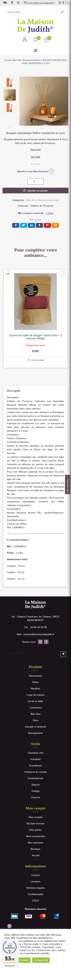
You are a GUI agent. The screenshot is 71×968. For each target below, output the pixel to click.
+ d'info (50, 213)
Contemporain (35, 778)
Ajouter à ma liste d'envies (33, 171)
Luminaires (35, 707)
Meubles (35, 688)
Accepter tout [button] (41, 960)
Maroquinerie (35, 733)
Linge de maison (36, 694)
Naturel (35, 784)
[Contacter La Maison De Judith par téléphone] (18, 2)
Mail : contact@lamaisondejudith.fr (35, 634)
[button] (10, 82)
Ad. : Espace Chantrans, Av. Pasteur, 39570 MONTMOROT (35, 618)
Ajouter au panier (37, 190)
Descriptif (36, 149)
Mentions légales (35, 887)
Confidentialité (35, 894)
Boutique (35, 849)
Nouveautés (35, 675)
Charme (35, 797)
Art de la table (35, 701)
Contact (35, 875)
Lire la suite (37, 360)
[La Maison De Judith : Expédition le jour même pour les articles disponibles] (5, 2)
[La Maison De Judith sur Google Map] (12, 2)
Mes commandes (35, 836)
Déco (35, 720)
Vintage (35, 791)
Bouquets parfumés (32, 60)
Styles (35, 682)
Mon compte (35, 817)
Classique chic (35, 752)
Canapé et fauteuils (35, 726)
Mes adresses (35, 842)
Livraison (35, 881)
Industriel (35, 759)
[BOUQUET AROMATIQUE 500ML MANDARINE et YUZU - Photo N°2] (63, 120)
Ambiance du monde (35, 772)
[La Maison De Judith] (35, 26)
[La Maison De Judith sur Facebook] (63, 2)
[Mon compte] (25, 40)
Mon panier (35, 829)
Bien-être (17, 60)
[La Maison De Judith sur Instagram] (60, 2)
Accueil (7, 60)
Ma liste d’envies (36, 823)
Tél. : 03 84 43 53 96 (35, 627)
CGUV (35, 900)
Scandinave (35, 765)
